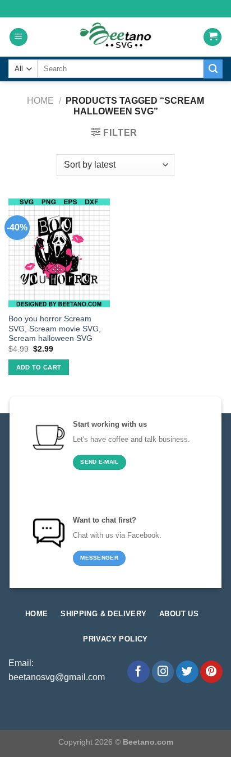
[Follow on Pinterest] (211, 672)
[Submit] (213, 69)
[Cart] (212, 37)
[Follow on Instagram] (163, 672)
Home (40, 100)
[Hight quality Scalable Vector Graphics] (115, 37)
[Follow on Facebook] (138, 672)
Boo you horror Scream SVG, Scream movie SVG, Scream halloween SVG (54, 329)
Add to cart (39, 367)
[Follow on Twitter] (187, 672)
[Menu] (18, 37)
